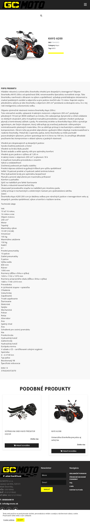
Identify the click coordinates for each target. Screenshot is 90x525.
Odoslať (47, 489)
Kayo (57, 45)
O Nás (71, 486)
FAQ (70, 483)
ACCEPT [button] (20, 520)
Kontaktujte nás (76, 490)
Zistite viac (34, 439)
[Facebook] (2, 509)
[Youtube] (15, 509)
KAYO (53, 48)
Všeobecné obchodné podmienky (77, 478)
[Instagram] (9, 509)
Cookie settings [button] (8, 520)
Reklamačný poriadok (77, 473)
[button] (41, 16)
